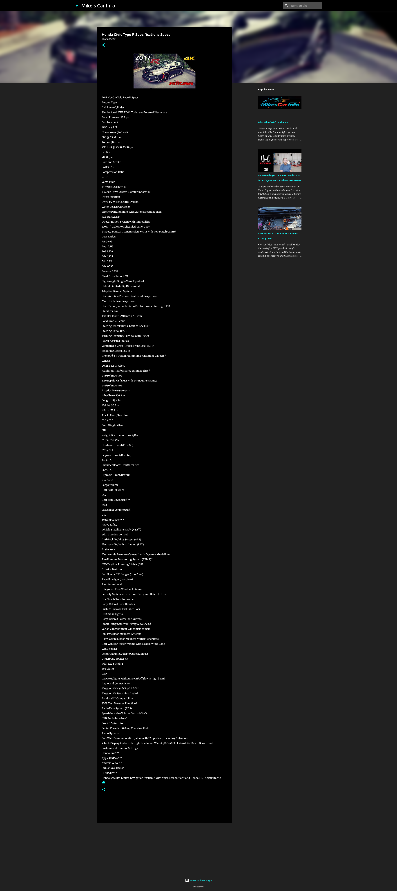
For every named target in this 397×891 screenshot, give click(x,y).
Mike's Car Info (98, 5)
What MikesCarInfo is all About (273, 122)
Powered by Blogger (200, 880)
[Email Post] (103, 783)
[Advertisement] (165, 849)
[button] (103, 45)
